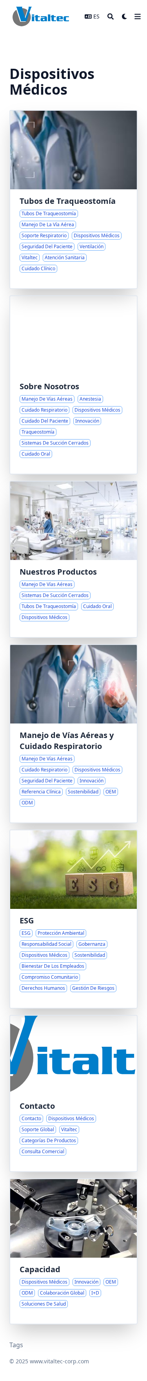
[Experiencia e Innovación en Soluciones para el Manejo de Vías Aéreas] (73, 385)
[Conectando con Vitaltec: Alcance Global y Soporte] (73, 1093)
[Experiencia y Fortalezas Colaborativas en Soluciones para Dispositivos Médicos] (73, 1251)
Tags (16, 1345)
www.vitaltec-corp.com (59, 1361)
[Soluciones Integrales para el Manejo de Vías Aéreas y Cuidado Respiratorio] (73, 733)
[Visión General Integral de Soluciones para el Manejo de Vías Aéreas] (73, 559)
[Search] (110, 16)
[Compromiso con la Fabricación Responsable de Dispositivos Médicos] (73, 919)
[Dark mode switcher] (125, 16)
